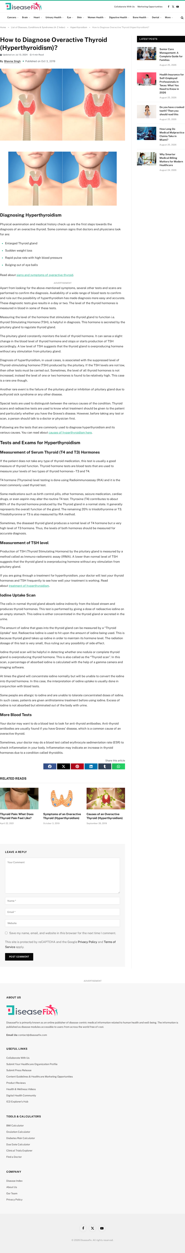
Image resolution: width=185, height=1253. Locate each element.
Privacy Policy (87, 942)
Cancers (11, 17)
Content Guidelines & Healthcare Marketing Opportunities (39, 1076)
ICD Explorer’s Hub (17, 1101)
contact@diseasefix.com (32, 1035)
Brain (25, 17)
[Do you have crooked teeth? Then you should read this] (146, 111)
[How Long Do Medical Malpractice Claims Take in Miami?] (146, 133)
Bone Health (139, 17)
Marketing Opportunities (149, 6)
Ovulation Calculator (18, 1131)
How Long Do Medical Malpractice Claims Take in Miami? (172, 134)
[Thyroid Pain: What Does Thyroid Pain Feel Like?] (19, 798)
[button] (49, 766)
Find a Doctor (14, 1156)
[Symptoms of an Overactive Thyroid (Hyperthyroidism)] (62, 798)
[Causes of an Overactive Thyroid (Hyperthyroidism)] (106, 798)
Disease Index (14, 1180)
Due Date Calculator (18, 1144)
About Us (11, 1187)
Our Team (11, 1193)
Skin (79, 17)
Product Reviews (16, 1082)
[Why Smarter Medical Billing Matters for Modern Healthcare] (146, 158)
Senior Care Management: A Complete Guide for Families (171, 54)
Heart (37, 17)
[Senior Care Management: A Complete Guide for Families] (146, 53)
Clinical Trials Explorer (19, 1150)
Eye (69, 17)
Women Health (95, 17)
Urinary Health (53, 17)
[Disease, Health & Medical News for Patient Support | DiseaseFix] (23, 6)
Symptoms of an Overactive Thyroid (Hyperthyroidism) (62, 816)
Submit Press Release (18, 1070)
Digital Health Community (21, 1095)
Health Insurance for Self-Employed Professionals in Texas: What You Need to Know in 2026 (172, 83)
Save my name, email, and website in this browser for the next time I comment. (62, 933)
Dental (155, 17)
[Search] (182, 18)
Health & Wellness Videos (21, 1089)
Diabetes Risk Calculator (20, 1138)
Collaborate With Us (124, 6)
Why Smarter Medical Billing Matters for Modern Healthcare (171, 160)
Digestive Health (118, 17)
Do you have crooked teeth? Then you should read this (172, 111)
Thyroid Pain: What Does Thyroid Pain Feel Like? (16, 816)
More (168, 17)
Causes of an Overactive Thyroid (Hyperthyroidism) (105, 816)
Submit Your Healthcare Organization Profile (31, 1064)
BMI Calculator (15, 1125)
